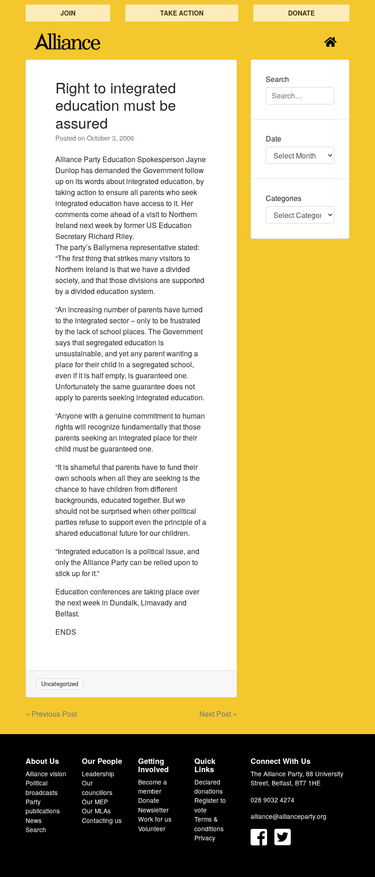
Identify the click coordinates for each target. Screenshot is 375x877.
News (34, 820)
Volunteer (152, 828)
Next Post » (218, 713)
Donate (301, 12)
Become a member (152, 786)
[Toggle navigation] (330, 41)
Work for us (154, 818)
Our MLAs (96, 810)
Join (67, 12)
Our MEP (95, 801)
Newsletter (153, 809)
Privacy (204, 837)
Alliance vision (46, 773)
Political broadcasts (42, 787)
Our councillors (97, 787)
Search (36, 829)
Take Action (182, 12)
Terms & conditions (209, 823)
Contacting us (102, 820)
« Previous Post (51, 713)
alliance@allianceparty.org (289, 816)
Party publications (43, 806)
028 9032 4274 (273, 799)
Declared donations (208, 786)
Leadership (98, 773)
